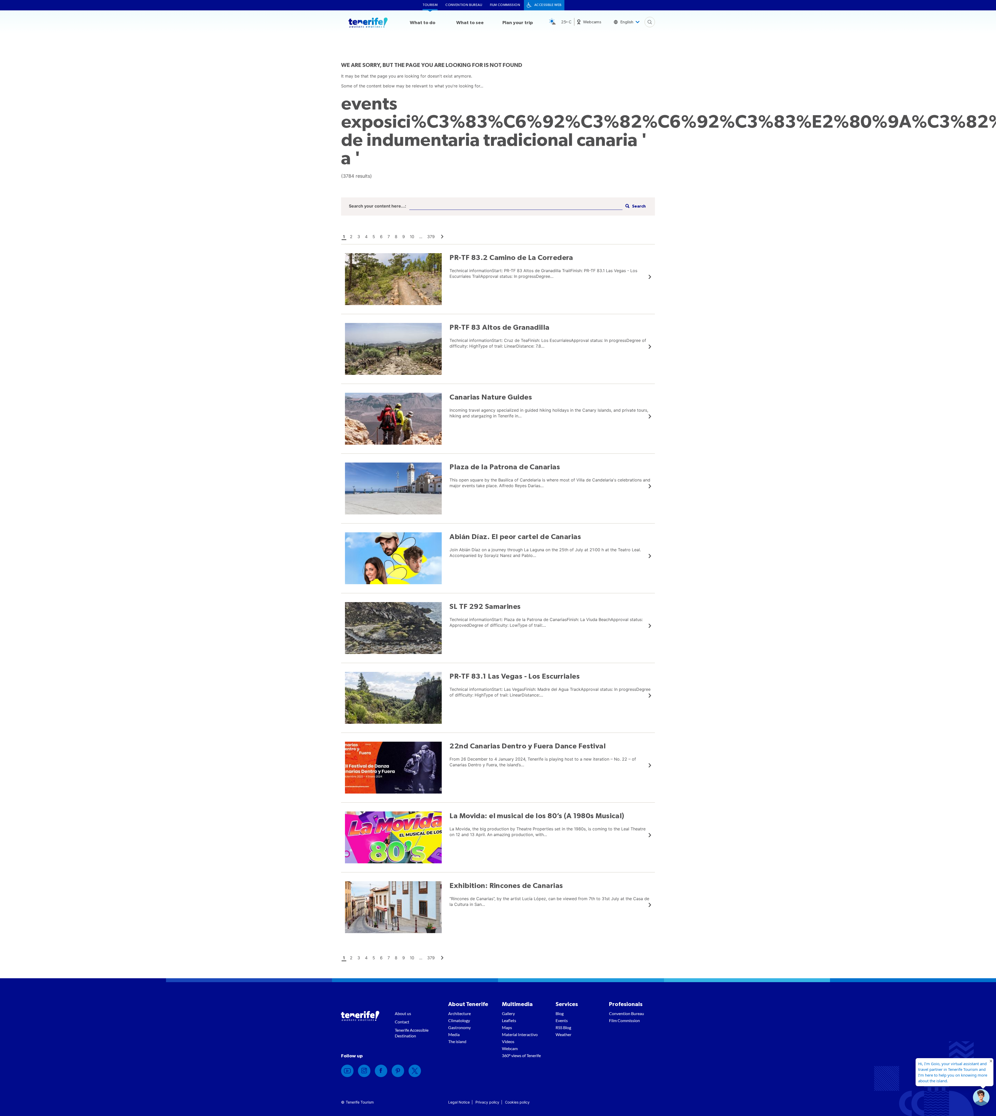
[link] (442, 236)
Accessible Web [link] (548, 5)
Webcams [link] (592, 22)
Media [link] (454, 1034)
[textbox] (515, 206)
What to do (422, 22)
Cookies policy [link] (517, 1102)
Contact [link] (402, 1021)
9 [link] (403, 236)
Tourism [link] (430, 5)
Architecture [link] (459, 1013)
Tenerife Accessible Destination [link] (411, 1033)
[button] (634, 206)
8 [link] (396, 236)
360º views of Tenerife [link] (521, 1055)
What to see (470, 22)
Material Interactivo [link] (520, 1034)
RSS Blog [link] (563, 1027)
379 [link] (431, 236)
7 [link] (389, 236)
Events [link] (562, 1020)
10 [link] (412, 236)
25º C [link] (566, 22)
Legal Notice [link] (459, 1102)
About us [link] (403, 1013)
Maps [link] (507, 1027)
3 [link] (358, 236)
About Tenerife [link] (468, 1004)
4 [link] (366, 236)
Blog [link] (560, 1013)
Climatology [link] (459, 1020)
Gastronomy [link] (459, 1027)
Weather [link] (563, 1034)
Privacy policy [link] (487, 1102)
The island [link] (457, 1041)
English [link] (626, 22)
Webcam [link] (510, 1048)
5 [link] (373, 236)
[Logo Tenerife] (368, 23)
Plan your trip (517, 22)
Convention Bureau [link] (463, 5)
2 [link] (351, 236)
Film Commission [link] (505, 5)
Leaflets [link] (509, 1020)
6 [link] (381, 236)
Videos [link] (508, 1041)
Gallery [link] (508, 1013)
